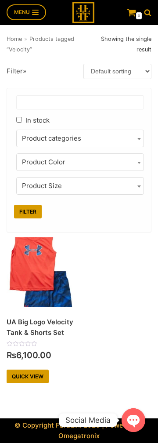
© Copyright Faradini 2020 (57, 425)
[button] (147, 12)
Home (14, 39)
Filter (27, 211)
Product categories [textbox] (51, 138)
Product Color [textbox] (43, 162)
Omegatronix (79, 436)
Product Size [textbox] (42, 186)
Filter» (16, 71)
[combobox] (80, 138)
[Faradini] (83, 12)
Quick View (27, 376)
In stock (37, 120)
